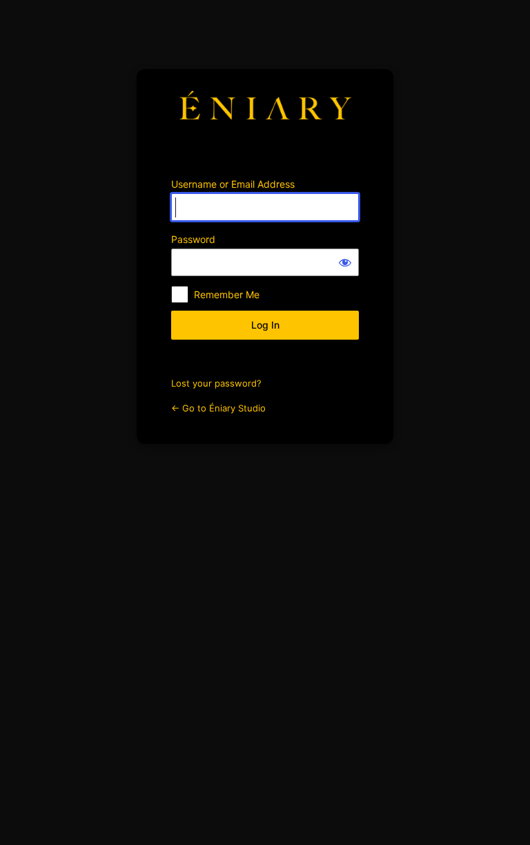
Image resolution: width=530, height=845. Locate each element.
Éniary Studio (265, 114)
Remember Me (226, 294)
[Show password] (345, 262)
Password (193, 239)
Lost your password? (216, 383)
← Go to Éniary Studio (218, 408)
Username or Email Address (233, 184)
